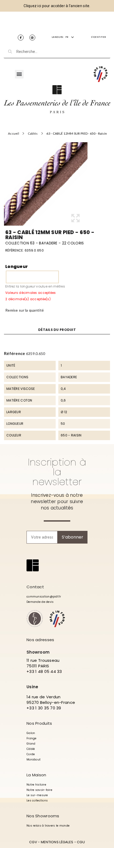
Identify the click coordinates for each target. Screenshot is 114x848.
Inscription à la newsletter (57, 472)
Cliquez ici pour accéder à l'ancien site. (57, 6)
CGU (81, 842)
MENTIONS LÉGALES (57, 842)
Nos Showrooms (43, 816)
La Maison (36, 775)
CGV (33, 842)
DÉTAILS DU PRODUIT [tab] (57, 329)
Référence (14, 353)
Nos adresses (40, 639)
